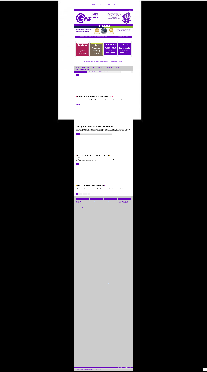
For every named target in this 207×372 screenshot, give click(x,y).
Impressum (120, 367)
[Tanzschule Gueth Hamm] (103, 34)
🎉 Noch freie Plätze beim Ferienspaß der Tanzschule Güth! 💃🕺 (94, 156)
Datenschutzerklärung (128, 367)
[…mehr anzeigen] (98, 100)
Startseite (77, 67)
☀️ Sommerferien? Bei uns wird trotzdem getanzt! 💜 (90, 185)
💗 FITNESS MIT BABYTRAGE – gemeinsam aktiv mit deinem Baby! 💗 (94, 96)
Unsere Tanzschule (109, 67)
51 (86, 193)
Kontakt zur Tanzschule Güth (82, 69)
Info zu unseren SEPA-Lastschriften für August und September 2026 (94, 126)
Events (117, 67)
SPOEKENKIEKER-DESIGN (97, 369)
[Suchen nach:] (125, 71)
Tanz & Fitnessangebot (97, 67)
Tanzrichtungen (85, 67)
